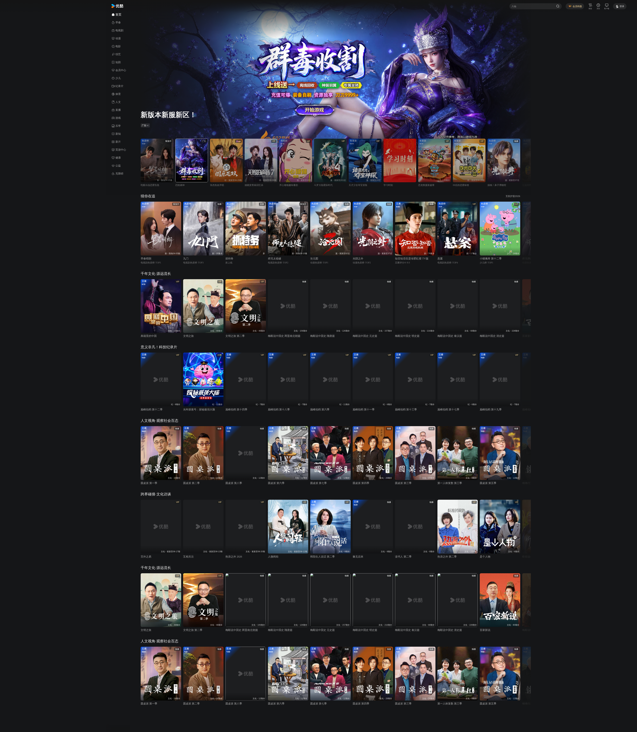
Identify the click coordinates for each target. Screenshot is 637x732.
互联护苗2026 (513, 196)
